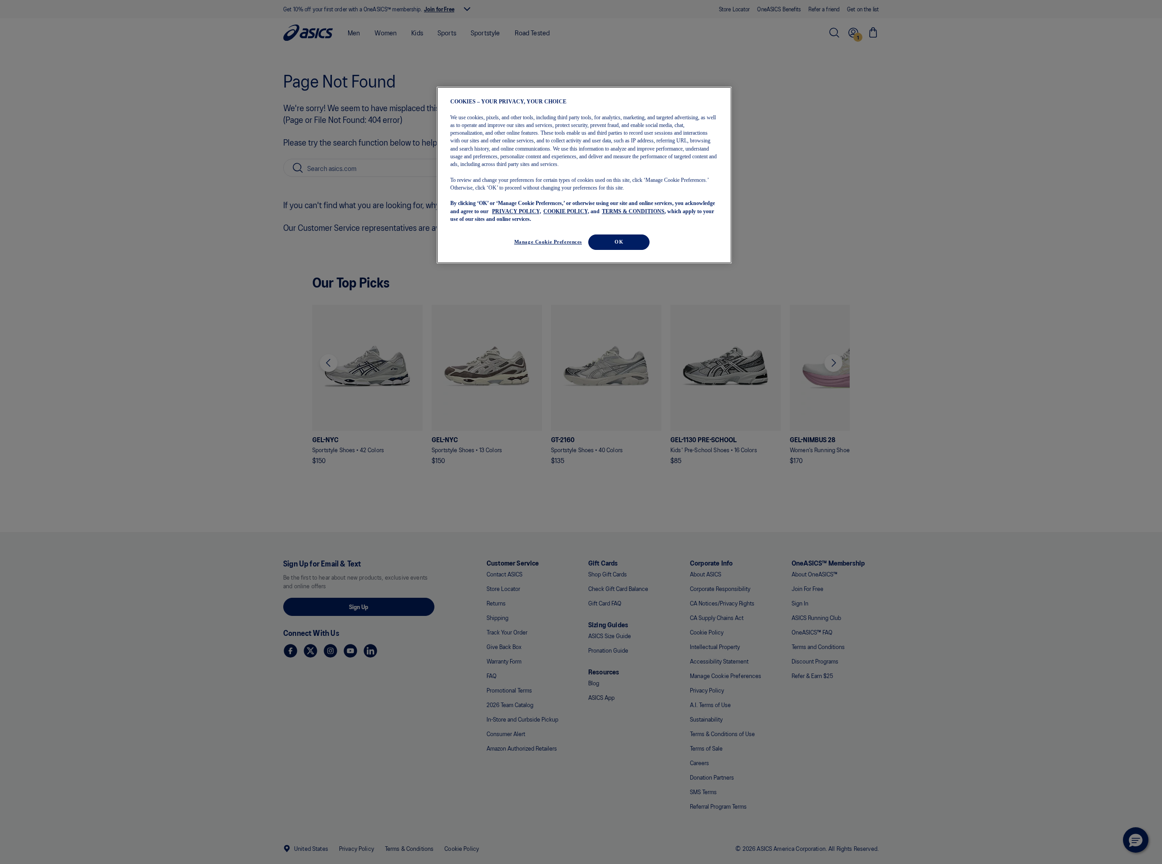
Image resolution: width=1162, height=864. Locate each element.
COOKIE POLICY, (566, 211)
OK (619, 241)
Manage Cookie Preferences (548, 241)
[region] (584, 175)
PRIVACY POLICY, (516, 211)
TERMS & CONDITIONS (633, 211)
